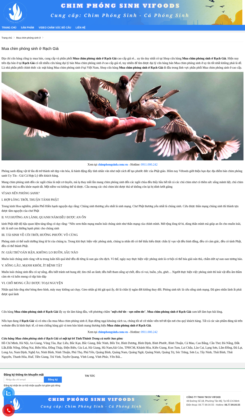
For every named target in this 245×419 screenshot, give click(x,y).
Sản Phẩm (27, 27)
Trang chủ (9, 27)
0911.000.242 (149, 164)
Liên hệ (81, 27)
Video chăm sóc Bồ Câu (55, 27)
